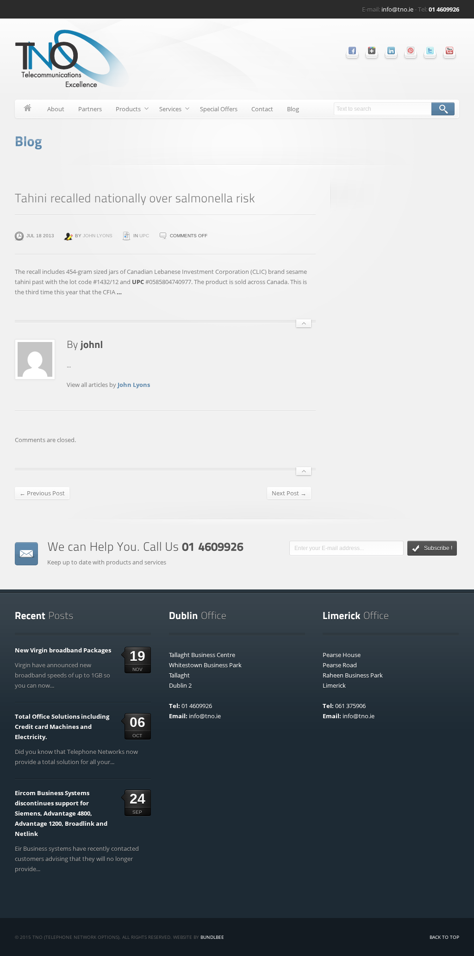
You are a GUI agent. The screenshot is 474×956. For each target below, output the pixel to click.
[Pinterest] (410, 50)
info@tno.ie (397, 9)
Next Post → (289, 493)
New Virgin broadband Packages (63, 650)
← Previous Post (42, 493)
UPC (144, 235)
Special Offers (218, 109)
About (55, 109)
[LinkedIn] (391, 50)
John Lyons (97, 235)
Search (443, 108)
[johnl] (92, 344)
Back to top (444, 937)
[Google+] (371, 50)
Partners (90, 109)
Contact (262, 109)
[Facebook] (352, 50)
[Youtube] (449, 50)
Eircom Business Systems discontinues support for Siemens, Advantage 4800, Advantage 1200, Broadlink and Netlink (61, 813)
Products (125, 110)
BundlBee (212, 937)
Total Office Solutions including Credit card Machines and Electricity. (62, 726)
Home (27, 109)
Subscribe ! (438, 548)
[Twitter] (430, 50)
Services (166, 110)
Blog (293, 109)
